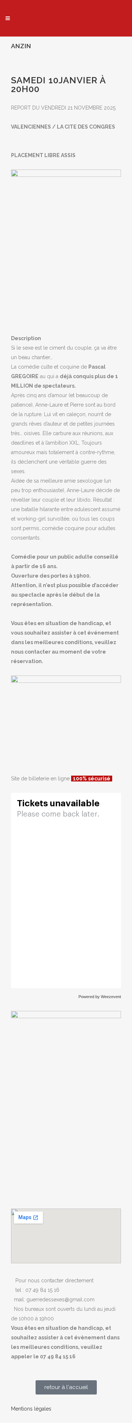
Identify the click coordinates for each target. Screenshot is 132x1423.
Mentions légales (31, 1409)
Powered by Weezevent (99, 996)
